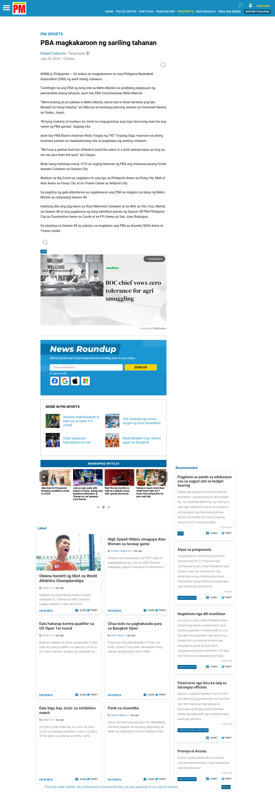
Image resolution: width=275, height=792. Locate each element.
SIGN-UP (140, 367)
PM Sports (51, 34)
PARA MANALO (206, 11)
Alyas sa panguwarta (194, 549)
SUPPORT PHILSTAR (257, 11)
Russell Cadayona (53, 53)
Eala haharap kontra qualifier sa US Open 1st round (66, 626)
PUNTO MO (146, 11)
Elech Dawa (117, 635)
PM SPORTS (185, 11)
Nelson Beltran (119, 715)
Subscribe (263, 5)
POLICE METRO (126, 11)
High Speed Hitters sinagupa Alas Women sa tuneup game (137, 541)
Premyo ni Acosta (192, 751)
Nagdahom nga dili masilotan (201, 614)
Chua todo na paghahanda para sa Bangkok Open (135, 626)
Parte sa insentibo (123, 708)
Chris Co (47, 588)
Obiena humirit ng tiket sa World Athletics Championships (68, 578)
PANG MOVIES (165, 11)
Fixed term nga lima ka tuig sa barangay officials (202, 685)
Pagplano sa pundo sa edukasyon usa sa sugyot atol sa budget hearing (205, 481)
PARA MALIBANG (229, 11)
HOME (109, 11)
